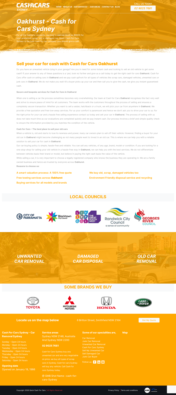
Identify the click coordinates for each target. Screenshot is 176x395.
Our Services (80, 7)
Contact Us (108, 7)
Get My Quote (149, 320)
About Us (67, 7)
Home (59, 7)
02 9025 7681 (143, 8)
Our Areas (95, 7)
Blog (117, 7)
